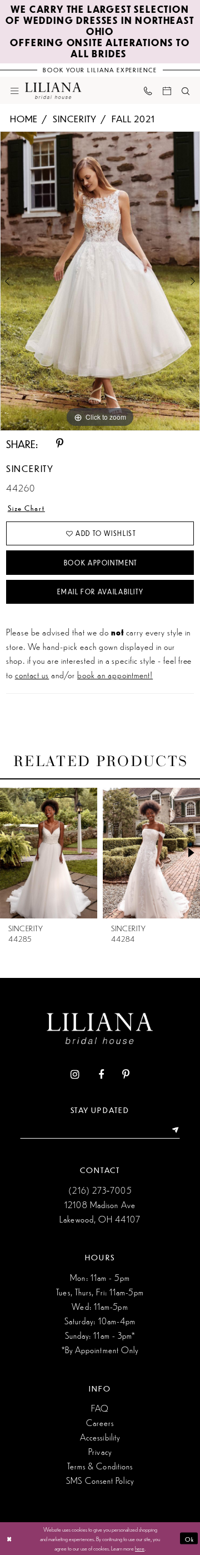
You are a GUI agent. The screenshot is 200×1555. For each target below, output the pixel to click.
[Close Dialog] (9, 1538)
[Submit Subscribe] (172, 1130)
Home (24, 119)
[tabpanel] (100, 281)
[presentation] (50, 853)
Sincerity (75, 119)
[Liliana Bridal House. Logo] (53, 90)
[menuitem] (15, 90)
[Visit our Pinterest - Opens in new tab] (126, 1075)
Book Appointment (100, 563)
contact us (32, 674)
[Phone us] (148, 91)
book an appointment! (115, 674)
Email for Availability (100, 592)
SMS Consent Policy (100, 1480)
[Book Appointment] (166, 90)
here (139, 1548)
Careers (100, 1422)
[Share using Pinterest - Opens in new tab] (60, 444)
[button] (15, 90)
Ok (189, 1538)
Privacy (100, 1451)
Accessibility (100, 1437)
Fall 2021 (133, 119)
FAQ (100, 1408)
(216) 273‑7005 (99, 1190)
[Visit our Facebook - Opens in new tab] (101, 1075)
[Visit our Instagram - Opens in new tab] (75, 1075)
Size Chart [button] (26, 508)
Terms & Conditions (100, 1465)
